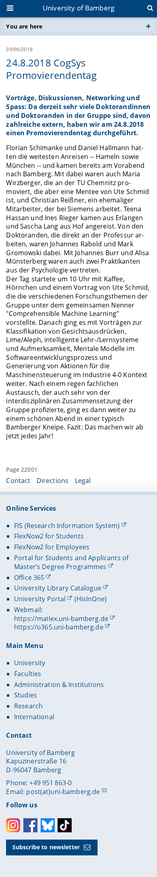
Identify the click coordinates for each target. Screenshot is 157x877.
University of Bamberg (78, 7)
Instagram (13, 825)
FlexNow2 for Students (49, 536)
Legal (83, 480)
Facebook (30, 825)
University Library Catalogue (57, 588)
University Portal (40, 598)
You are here (24, 26)
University (29, 662)
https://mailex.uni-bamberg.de (61, 618)
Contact (18, 480)
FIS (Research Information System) (67, 525)
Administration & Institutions (59, 684)
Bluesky (48, 825)
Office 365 (29, 577)
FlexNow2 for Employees (51, 547)
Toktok (65, 825)
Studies (25, 695)
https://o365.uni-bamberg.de (58, 627)
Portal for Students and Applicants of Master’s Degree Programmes (71, 562)
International (34, 716)
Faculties (27, 673)
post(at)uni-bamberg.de (63, 791)
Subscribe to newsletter (46, 847)
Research (28, 706)
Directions (52, 480)
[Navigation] (11, 9)
